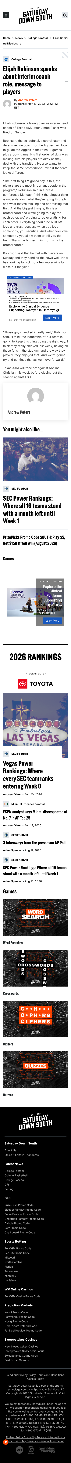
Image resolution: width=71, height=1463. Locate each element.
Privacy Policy (27, 1375)
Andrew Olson (12, 794)
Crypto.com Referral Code (21, 1325)
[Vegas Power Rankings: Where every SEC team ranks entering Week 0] (35, 725)
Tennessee (11, 1271)
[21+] (20, 1450)
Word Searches (13, 942)
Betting (9, 1189)
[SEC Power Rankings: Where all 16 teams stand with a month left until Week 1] (35, 459)
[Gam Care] (31, 1450)
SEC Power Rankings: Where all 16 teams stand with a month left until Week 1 (32, 509)
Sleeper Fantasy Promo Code (23, 1209)
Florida (9, 1266)
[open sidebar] (6, 15)
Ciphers (8, 1044)
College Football (14, 1170)
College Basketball (16, 1175)
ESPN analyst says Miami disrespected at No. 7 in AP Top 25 (35, 815)
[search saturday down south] (65, 15)
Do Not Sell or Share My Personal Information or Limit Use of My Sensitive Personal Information (35, 1439)
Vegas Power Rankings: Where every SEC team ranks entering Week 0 (28, 774)
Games (8, 558)
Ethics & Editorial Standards (22, 1154)
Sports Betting (15, 1241)
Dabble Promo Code (17, 1223)
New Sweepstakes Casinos (21, 1346)
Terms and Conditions (50, 1375)
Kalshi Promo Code (16, 1312)
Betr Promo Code (15, 1227)
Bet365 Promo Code (17, 1253)
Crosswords (11, 993)
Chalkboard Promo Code (20, 1232)
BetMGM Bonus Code (18, 1248)
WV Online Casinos (19, 1289)
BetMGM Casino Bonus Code (22, 1296)
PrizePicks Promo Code (19, 1205)
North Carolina (13, 1262)
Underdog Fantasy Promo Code (24, 1218)
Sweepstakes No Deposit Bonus (24, 1351)
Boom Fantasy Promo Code (21, 1214)
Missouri (10, 1257)
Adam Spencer (12, 850)
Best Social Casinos (17, 1360)
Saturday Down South (21, 1143)
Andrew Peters (27, 99)
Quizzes (8, 1094)
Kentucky (10, 1275)
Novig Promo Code (16, 1321)
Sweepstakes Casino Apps (21, 1355)
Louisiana (10, 1280)
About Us (10, 1150)
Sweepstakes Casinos (21, 1339)
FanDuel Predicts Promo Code (23, 1330)
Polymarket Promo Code (20, 1316)
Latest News (14, 1164)
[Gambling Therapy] (47, 1450)
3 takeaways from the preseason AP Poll (34, 843)
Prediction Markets (19, 1305)
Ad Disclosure (12, 43)
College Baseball (15, 1180)
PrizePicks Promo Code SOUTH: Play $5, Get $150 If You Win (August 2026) (34, 540)
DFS (7, 1184)
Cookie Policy (35, 1378)
